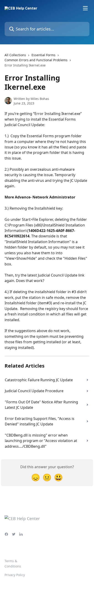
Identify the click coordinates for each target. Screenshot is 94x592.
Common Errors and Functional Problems (36, 60)
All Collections (15, 55)
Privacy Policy (15, 575)
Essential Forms (43, 55)
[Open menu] (85, 8)
